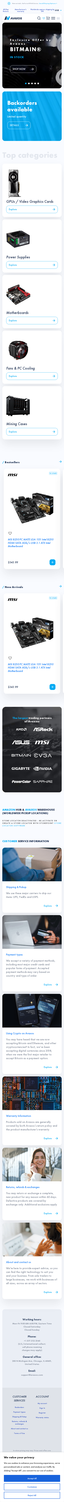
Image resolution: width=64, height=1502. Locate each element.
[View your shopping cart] (48, 18)
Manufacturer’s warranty (20, 10)
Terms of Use (19, 1433)
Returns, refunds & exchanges (22, 1187)
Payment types (14, 954)
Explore (48, 905)
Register (42, 1412)
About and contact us (18, 1262)
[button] (26, 83)
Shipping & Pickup (16, 887)
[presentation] (53, 461)
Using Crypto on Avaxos (20, 1033)
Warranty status (42, 1417)
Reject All (32, 1495)
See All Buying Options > (48, 3)
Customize (32, 1486)
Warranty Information (18, 1116)
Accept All (32, 1478)
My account (42, 1403)
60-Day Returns (6, 10)
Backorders (19, 1407)
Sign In (42, 1408)
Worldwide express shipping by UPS (42, 10)
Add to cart (52, 562)
